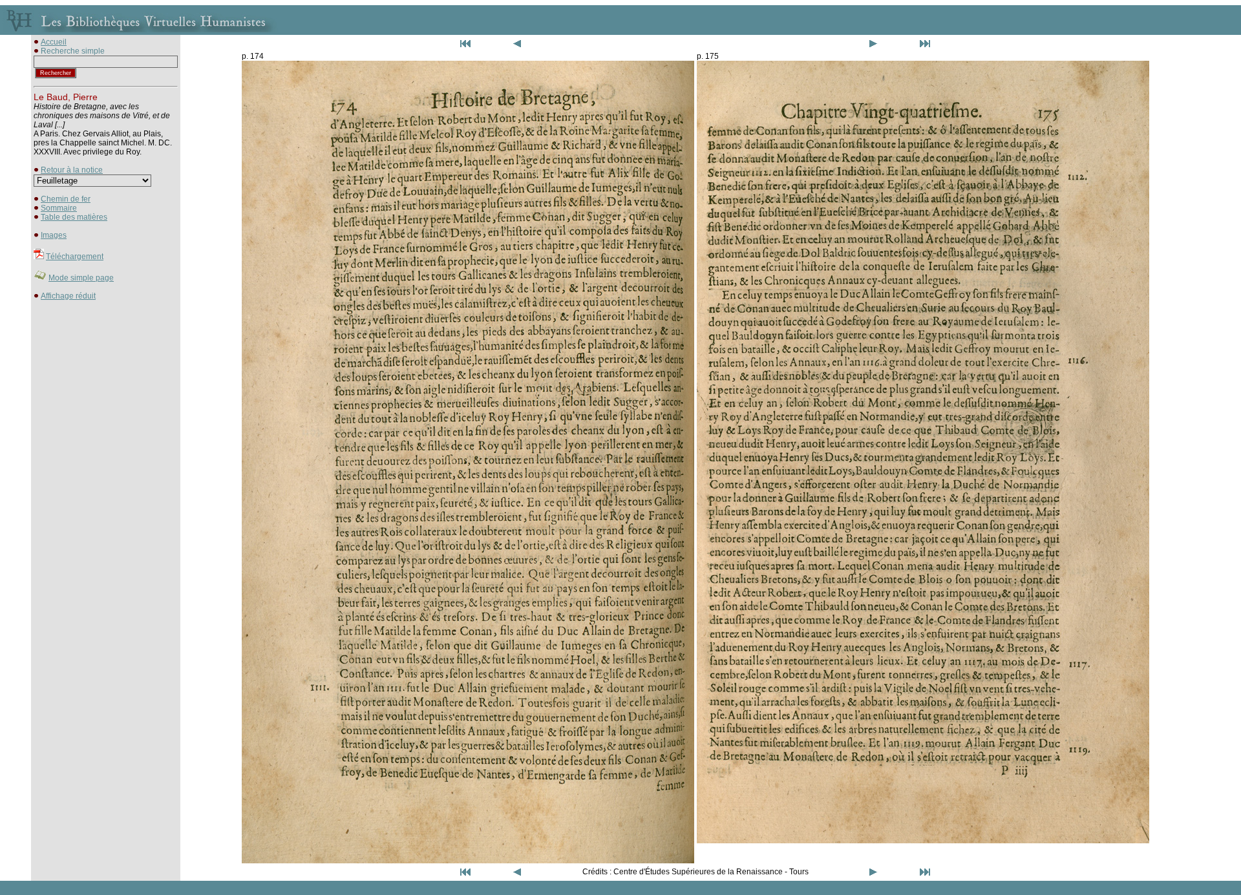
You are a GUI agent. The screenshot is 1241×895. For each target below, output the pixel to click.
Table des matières (74, 217)
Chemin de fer (65, 199)
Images (54, 235)
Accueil (54, 42)
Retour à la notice (72, 169)
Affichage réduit (68, 295)
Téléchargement (74, 256)
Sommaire (59, 208)
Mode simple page (81, 277)
